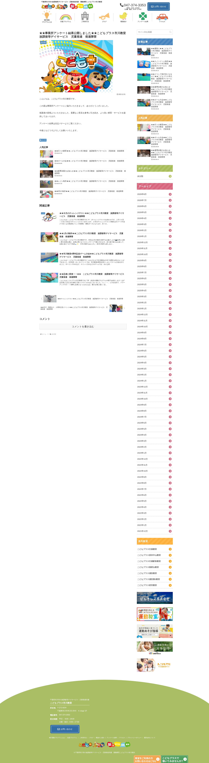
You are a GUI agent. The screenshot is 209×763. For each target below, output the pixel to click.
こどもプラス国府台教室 (148, 567)
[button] (170, 32)
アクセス (122, 737)
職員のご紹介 (100, 737)
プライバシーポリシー (134, 737)
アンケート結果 (112, 737)
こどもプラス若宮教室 (147, 585)
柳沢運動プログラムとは (57, 737)
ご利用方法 (83, 737)
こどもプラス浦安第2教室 (148, 579)
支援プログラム (72, 737)
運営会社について (149, 737)
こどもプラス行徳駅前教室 (149, 561)
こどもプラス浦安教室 (147, 573)
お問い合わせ (160, 6)
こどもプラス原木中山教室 (149, 555)
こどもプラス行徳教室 (147, 549)
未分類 (44, 140)
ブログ (91, 737)
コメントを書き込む (83, 326)
